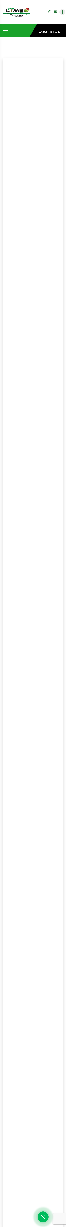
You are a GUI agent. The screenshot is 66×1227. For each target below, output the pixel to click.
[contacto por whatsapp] (50, 12)
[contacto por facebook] (62, 12)
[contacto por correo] (55, 12)
